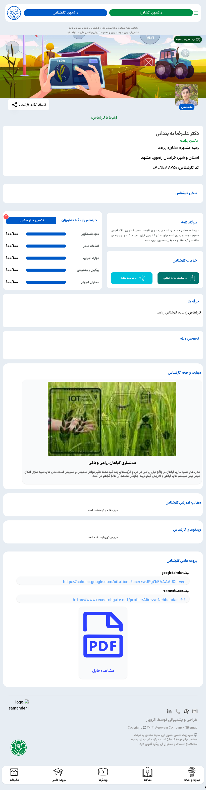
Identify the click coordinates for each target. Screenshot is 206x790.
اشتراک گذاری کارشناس (32, 105)
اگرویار (151, 720)
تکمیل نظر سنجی (31, 220)
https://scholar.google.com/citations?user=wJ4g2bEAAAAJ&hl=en (124, 582)
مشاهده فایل (103, 671)
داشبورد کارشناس (65, 12)
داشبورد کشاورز (151, 12)
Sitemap (191, 728)
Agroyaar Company (168, 728)
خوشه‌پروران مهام (187, 739)
